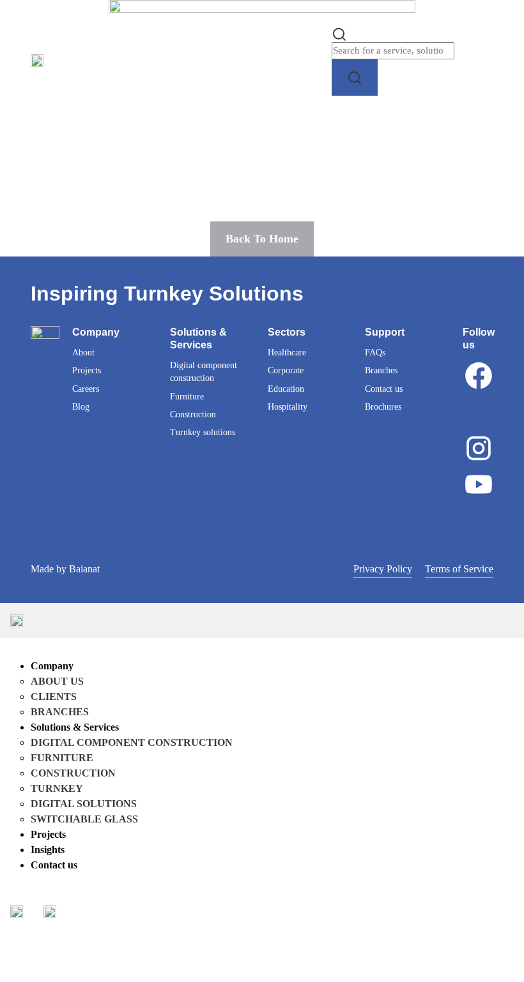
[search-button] (355, 77)
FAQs (375, 352)
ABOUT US (57, 681)
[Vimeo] (479, 521)
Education (286, 389)
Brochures (383, 407)
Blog (80, 407)
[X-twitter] (479, 412)
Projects (86, 370)
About (83, 352)
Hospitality (287, 407)
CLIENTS (54, 696)
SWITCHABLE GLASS (84, 819)
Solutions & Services (75, 727)
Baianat (84, 568)
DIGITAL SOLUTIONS (84, 803)
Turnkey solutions (202, 432)
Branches (381, 370)
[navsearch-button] (339, 32)
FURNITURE (62, 757)
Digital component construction (203, 372)
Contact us (384, 389)
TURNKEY (57, 788)
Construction (193, 414)
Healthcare (287, 352)
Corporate (286, 370)
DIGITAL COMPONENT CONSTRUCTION (132, 742)
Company (52, 665)
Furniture (187, 396)
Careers (85, 389)
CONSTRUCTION (73, 773)
